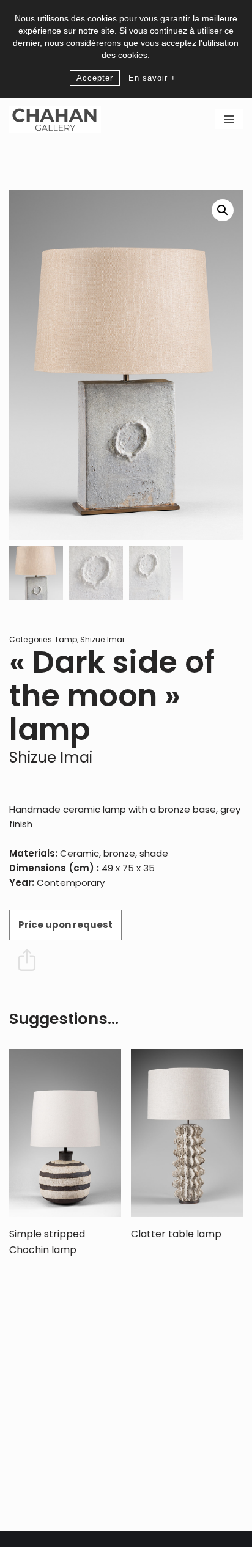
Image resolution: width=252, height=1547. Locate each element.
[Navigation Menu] (229, 119)
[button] (223, 210)
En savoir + (152, 77)
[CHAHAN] (55, 119)
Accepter (94, 77)
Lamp (66, 639)
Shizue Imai (102, 639)
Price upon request (65, 924)
